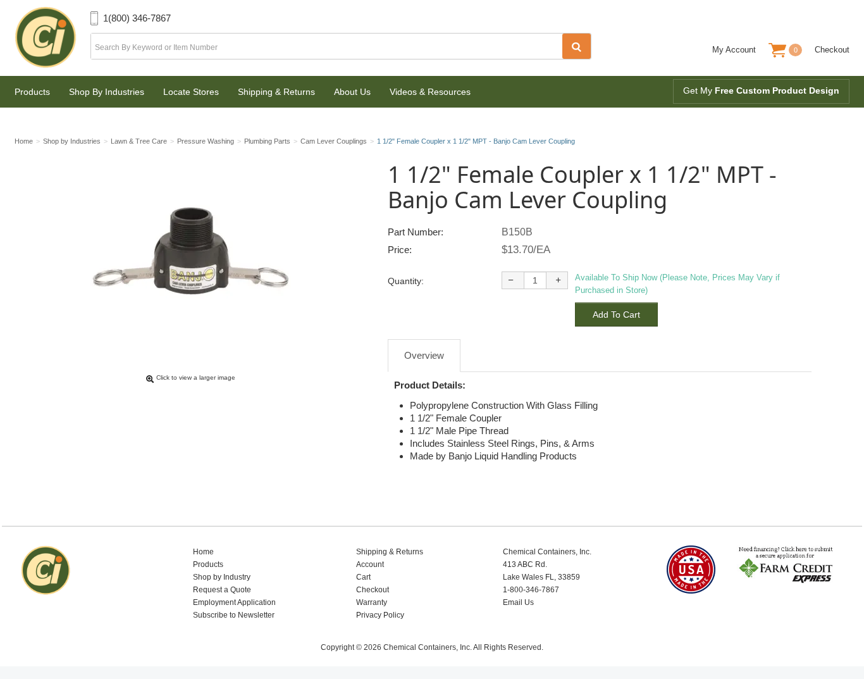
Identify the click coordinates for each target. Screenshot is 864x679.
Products (32, 92)
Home (203, 551)
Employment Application (234, 602)
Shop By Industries (106, 92)
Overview (424, 355)
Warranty (371, 602)
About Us (352, 92)
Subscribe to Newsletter (234, 615)
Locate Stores (191, 92)
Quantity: (406, 281)
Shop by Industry (221, 577)
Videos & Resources (430, 92)
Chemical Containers (52, 38)
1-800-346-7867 (531, 589)
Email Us (518, 602)
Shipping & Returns (276, 92)
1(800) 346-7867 (137, 18)
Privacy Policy (380, 615)
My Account (734, 49)
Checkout (832, 49)
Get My (761, 90)
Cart (363, 577)
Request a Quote (222, 589)
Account (370, 564)
